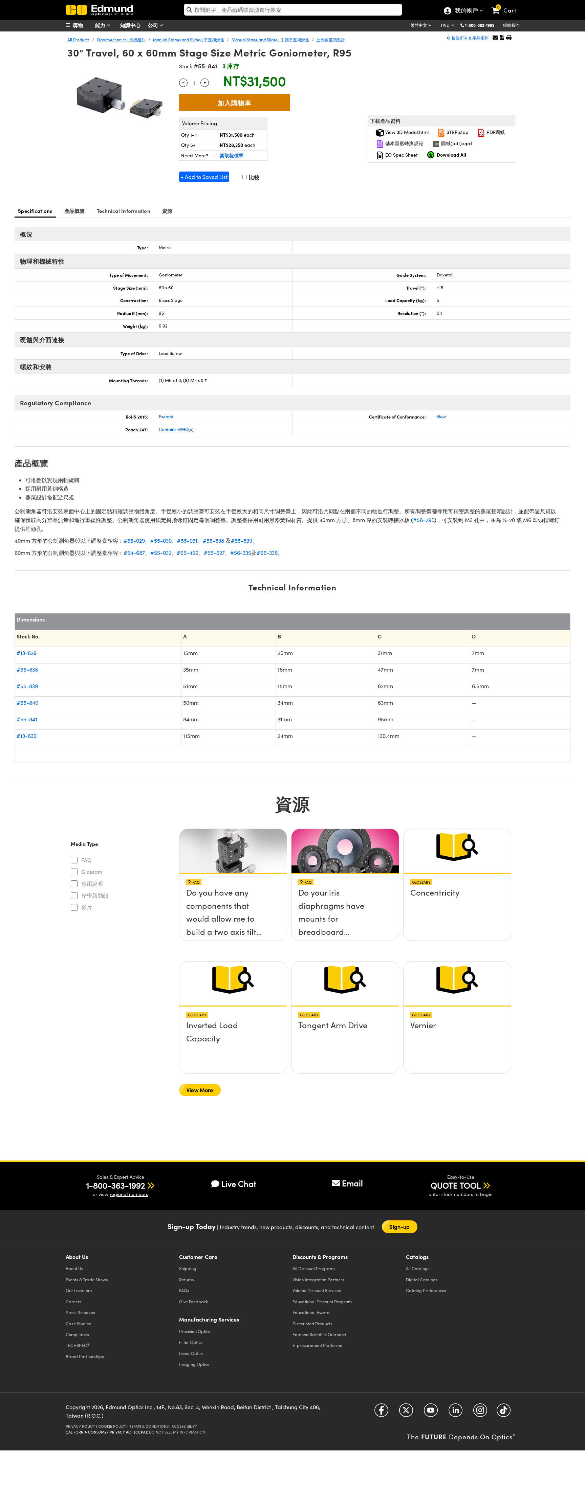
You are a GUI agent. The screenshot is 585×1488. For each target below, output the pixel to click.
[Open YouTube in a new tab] (430, 1412)
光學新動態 (94, 895)
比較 (253, 177)
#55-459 (187, 552)
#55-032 (160, 552)
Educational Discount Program (322, 1301)
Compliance (77, 1334)
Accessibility (184, 1426)
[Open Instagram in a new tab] (480, 1412)
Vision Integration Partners (318, 1279)
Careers (74, 1301)
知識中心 (130, 24)
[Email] (495, 37)
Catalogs (418, 1268)
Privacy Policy (80, 1426)
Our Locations (79, 1290)
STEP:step (457, 132)
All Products (78, 39)
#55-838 (213, 540)
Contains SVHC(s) (176, 429)
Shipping (187, 1268)
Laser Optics (191, 1353)
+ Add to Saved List (204, 176)
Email (352, 1182)
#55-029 (134, 540)
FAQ (86, 859)
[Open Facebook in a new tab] (381, 1412)
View (441, 416)
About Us (74, 1268)
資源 (167, 210)
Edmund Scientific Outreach (319, 1334)
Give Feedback (193, 1301)
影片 (86, 907)
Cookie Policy (112, 1426)
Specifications (35, 210)
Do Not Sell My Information (177, 1432)
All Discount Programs (313, 1268)
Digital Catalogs (422, 1279)
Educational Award (311, 1312)
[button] (482, 25)
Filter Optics (190, 1342)
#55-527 (214, 552)
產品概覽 (74, 210)
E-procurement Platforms (317, 1345)
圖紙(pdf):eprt (456, 143)
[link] (507, 5)
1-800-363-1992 (479, 25)
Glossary (92, 871)
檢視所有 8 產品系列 (470, 38)
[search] (293, 10)
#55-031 (187, 540)
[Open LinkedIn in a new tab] (455, 1412)
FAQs (184, 1290)
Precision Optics (194, 1331)
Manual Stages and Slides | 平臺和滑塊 (188, 39)
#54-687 (134, 552)
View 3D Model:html (406, 132)
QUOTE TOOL (456, 1185)
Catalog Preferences (426, 1290)
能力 (101, 24)
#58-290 (423, 519)
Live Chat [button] (238, 1184)
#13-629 (27, 652)
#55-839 (241, 540)
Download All (451, 154)
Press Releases (80, 1312)
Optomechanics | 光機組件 (121, 39)
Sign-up (399, 1226)
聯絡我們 (511, 25)
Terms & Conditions (149, 1426)
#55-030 (161, 540)
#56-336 (267, 552)
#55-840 (27, 702)
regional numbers (129, 1194)
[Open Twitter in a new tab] (406, 1412)
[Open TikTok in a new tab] (503, 1412)
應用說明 (92, 883)
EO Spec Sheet (401, 155)
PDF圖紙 (495, 132)
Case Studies (78, 1323)
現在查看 (233, 894)
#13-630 (27, 735)
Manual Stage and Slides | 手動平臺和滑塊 (270, 39)
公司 (153, 24)
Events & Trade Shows (87, 1279)
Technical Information (123, 210)
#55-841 (27, 719)
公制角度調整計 (331, 39)
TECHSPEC (78, 1345)
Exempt (166, 416)
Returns (186, 1279)
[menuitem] (83, 25)
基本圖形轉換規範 (403, 143)
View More (200, 1090)
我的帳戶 (466, 11)
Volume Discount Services (316, 1290)
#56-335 (240, 552)
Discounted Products (312, 1323)
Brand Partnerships (85, 1356)
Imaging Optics (194, 1364)
